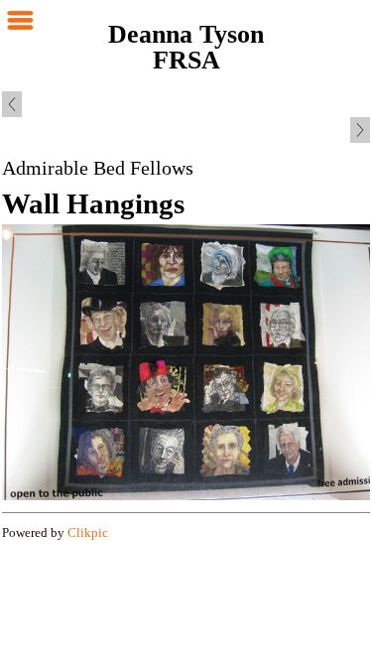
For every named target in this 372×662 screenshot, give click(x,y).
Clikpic (87, 532)
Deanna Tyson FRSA (186, 47)
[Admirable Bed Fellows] (186, 362)
